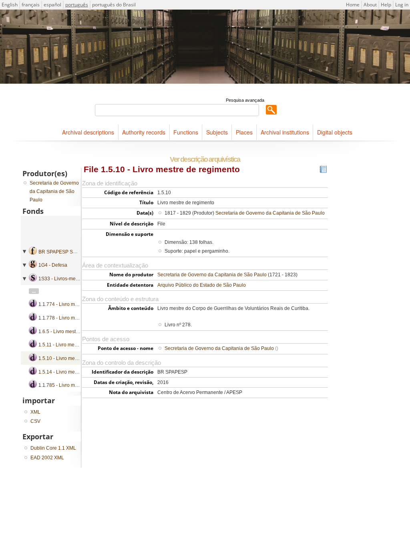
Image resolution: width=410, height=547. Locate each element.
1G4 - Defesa (52, 265)
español (52, 4)
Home (353, 4)
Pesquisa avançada (245, 100)
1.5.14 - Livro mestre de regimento (75, 372)
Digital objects (334, 132)
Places (244, 132)
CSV (35, 421)
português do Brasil (114, 4)
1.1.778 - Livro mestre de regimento (77, 318)
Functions (185, 132)
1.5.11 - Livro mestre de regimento (75, 345)
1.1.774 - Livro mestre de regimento (77, 304)
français (31, 4)
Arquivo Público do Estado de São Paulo (201, 285)
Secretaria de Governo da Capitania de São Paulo (270, 213)
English (10, 4)
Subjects (217, 132)
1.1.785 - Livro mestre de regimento (77, 385)
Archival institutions (285, 132)
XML (35, 412)
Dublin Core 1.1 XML (53, 448)
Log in (401, 4)
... (34, 291)
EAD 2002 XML (47, 458)
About (370, 4)
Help (386, 4)
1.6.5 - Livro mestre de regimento (74, 331)
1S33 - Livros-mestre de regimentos (77, 279)
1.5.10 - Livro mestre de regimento (75, 358)
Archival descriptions (88, 132)
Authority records (143, 132)
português (76, 4)
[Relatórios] (323, 171)
